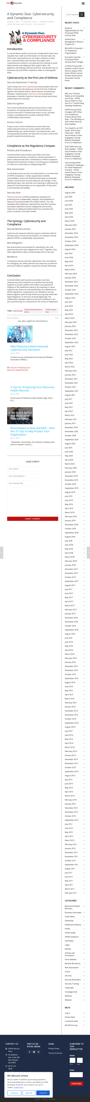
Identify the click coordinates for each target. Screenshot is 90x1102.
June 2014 (69, 735)
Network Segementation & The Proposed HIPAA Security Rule (74, 32)
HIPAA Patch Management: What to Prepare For (74, 41)
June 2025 (69, 209)
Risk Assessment (19, 24)
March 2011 (70, 889)
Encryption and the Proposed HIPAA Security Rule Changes (74, 59)
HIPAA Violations (72, 937)
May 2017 (69, 597)
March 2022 (70, 367)
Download (69, 920)
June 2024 (69, 257)
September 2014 (71, 723)
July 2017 (68, 589)
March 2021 (70, 415)
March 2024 (70, 269)
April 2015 (69, 694)
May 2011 (69, 881)
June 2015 (69, 686)
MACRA (68, 949)
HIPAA (9, 24)
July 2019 (68, 496)
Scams (67, 971)
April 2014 (69, 743)
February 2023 (71, 322)
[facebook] (30, 1052)
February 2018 (71, 561)
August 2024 (70, 249)
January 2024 (70, 277)
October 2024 (70, 241)
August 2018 (70, 537)
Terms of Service (55, 1053)
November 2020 (71, 431)
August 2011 (70, 868)
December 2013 (71, 759)
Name (73, 1055)
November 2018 (71, 524)
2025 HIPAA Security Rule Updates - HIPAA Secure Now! (74, 149)
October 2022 (70, 338)
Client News (70, 916)
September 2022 (71, 342)
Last (78, 1064)
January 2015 (70, 707)
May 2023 (69, 310)
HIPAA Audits (70, 933)
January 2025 (70, 229)
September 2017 (71, 581)
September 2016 (71, 630)
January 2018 (70, 565)
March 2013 (70, 796)
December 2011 (71, 852)
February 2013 (71, 800)
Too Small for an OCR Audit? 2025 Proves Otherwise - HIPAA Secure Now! (74, 132)
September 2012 (71, 820)
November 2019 (71, 480)
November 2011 (71, 856)
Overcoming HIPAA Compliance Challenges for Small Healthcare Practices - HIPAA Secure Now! (74, 167)
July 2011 (68, 872)
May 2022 (69, 358)
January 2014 (70, 755)
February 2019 (71, 516)
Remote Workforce (72, 963)
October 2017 (70, 577)
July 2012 (68, 824)
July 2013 (68, 779)
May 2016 (69, 646)
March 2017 (70, 605)
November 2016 (71, 622)
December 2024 (71, 233)
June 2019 (69, 500)
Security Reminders (73, 979)
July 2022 (68, 350)
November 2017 (71, 573)
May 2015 (69, 690)
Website (68, 1000)
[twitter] (38, 1052)
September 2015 (71, 678)
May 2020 (69, 456)
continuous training (35, 94)
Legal (67, 945)
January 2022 (70, 375)
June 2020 (69, 452)
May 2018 (69, 549)
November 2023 (71, 286)
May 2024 (69, 261)
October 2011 (70, 860)
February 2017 (71, 609)
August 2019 (70, 492)
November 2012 (71, 812)
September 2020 (71, 439)
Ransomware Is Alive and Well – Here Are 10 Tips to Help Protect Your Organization (32, 431)
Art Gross (33, 21)
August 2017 (70, 585)
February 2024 (71, 273)
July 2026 (68, 197)
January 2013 (70, 804)
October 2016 (70, 626)
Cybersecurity (17, 311)
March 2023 (70, 318)
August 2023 (70, 298)
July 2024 (68, 253)
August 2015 (70, 682)
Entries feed (70, 1017)
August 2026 (70, 192)
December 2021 (71, 379)
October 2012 (70, 816)
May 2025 (69, 213)
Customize (14, 1093)
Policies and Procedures (70, 954)
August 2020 (70, 443)
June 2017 (69, 593)
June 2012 (69, 828)
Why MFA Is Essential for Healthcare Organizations (73, 50)
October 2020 (70, 435)
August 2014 (70, 727)
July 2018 (68, 541)
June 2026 (69, 201)
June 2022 (69, 354)
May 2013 (69, 787)
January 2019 (70, 520)
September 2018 (71, 532)
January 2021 (70, 423)
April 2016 (69, 650)
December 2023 (71, 282)
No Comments (39, 24)
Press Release (70, 959)
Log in (67, 1013)
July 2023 (68, 302)
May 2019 (69, 504)
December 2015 (71, 666)
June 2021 (69, 403)
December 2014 (71, 711)
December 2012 (71, 808)
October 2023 (70, 290)
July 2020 (68, 447)
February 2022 (71, 371)
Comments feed (71, 1021)
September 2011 (71, 864)
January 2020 (70, 472)
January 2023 (70, 326)
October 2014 (70, 719)
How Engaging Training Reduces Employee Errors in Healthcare (73, 139)
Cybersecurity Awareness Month (33, 311)
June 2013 (69, 783)
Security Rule (16, 197)
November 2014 (71, 715)
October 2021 (70, 387)
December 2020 (71, 427)
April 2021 (69, 411)
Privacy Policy (53, 1048)
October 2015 (70, 674)
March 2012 (70, 840)
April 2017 (69, 601)
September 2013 (71, 771)
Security (28, 24)
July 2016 (68, 638)
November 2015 (71, 670)
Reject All (29, 1093)
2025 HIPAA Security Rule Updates (73, 122)
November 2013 (71, 763)
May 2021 (69, 407)
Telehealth (69, 988)
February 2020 (71, 468)
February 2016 (71, 658)
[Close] (50, 1074)
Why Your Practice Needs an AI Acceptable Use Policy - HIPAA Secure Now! (74, 97)
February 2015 (71, 702)
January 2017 (70, 613)
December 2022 (71, 330)
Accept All (43, 1093)
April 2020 (69, 460)
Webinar (68, 996)
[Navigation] (83, 3)
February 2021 (71, 419)
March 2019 (70, 512)
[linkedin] (34, 1052)
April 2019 (69, 508)
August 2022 (70, 346)
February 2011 (71, 893)
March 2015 (70, 698)
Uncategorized (71, 992)
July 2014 (68, 731)
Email (73, 1070)
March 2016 (70, 654)
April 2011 (69, 885)
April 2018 (69, 553)
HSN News (69, 941)
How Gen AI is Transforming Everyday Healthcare (74, 103)
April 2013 (69, 792)
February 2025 (71, 225)
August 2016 (70, 634)
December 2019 (71, 476)
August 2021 (70, 395)
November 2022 (71, 334)
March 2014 (70, 747)
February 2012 (71, 844)
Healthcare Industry (47, 21)
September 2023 (71, 294)
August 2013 (70, 775)
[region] (28, 1085)
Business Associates (73, 912)
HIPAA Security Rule (51, 311)
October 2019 (70, 484)
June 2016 (69, 642)
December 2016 (71, 617)
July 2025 (68, 205)
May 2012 (69, 832)
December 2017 (71, 569)
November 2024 (71, 237)
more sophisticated (30, 86)
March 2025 (70, 221)
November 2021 (71, 383)
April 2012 (69, 836)
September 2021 (71, 391)
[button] (81, 14)
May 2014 (69, 739)
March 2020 (70, 464)
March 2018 (70, 557)
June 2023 (69, 306)
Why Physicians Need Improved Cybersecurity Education (29, 348)
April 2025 (69, 217)
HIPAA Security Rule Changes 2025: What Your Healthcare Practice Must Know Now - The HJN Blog (73, 114)
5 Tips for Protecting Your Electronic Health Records (32, 388)
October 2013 (70, 767)
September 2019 (71, 488)
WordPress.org (71, 1025)
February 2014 (71, 751)
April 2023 (69, 314)
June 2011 (69, 877)
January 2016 (70, 662)
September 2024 (71, 245)
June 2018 (69, 545)
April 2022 (69, 362)
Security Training (72, 984)
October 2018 (70, 528)
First (71, 1064)
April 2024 (69, 265)
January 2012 (70, 848)
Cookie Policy (18, 1087)
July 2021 (68, 399)
